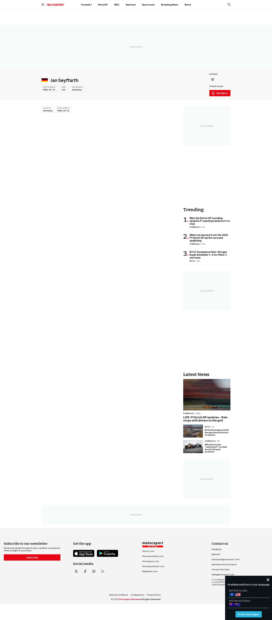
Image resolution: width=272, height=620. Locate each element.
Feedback (217, 549)
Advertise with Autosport (224, 564)
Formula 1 (86, 4)
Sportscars (148, 4)
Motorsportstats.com (153, 566)
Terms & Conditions (118, 595)
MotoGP (103, 4)
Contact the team (221, 569)
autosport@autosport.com (225, 559)
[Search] (229, 4)
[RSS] (102, 571)
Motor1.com (148, 551)
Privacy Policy (154, 595)
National (131, 4)
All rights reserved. (151, 599)
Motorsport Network (130, 599)
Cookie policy (137, 595)
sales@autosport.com (223, 574)
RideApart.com (149, 571)
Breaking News (169, 4)
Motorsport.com (150, 561)
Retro (188, 4)
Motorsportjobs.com (153, 556)
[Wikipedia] (212, 79)
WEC (116, 4)
